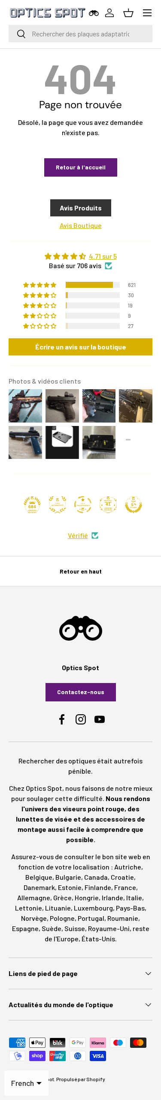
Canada (96, 877)
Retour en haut (81, 571)
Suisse (74, 928)
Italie (134, 897)
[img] (80, 256)
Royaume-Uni (109, 928)
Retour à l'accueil (81, 167)
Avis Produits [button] (81, 208)
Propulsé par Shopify (80, 1079)
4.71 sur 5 (103, 256)
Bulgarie (68, 877)
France (125, 887)
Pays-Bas (130, 908)
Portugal (91, 918)
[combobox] (80, 33)
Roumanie (122, 918)
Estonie (70, 887)
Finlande (98, 887)
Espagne (25, 928)
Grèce (62, 897)
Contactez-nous (80, 691)
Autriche (127, 867)
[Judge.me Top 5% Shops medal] (133, 505)
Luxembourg (93, 908)
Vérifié (78, 535)
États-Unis (98, 938)
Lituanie (58, 908)
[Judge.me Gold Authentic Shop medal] (57, 505)
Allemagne (33, 897)
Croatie (122, 877)
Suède (51, 928)
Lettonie (28, 908)
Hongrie (87, 897)
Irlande (112, 897)
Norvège (34, 918)
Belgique (38, 877)
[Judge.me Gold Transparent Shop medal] (82, 505)
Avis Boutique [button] (81, 225)
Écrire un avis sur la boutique (80, 347)
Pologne (62, 918)
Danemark (39, 887)
